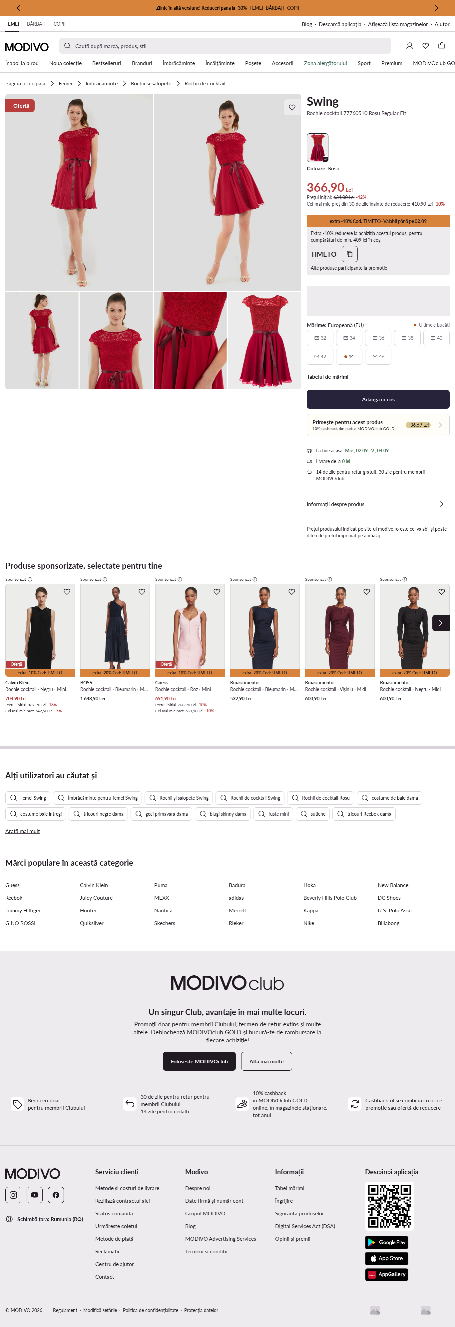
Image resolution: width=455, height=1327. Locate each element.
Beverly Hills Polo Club (330, 897)
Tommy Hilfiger (23, 910)
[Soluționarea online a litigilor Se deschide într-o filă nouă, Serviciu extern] (426, 1310)
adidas (236, 897)
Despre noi (198, 1188)
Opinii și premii (292, 1238)
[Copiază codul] (350, 254)
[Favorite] (426, 46)
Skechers (164, 923)
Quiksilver (92, 923)
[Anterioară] (19, 8)
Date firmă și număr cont (214, 1200)
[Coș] (442, 46)
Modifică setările (100, 1310)
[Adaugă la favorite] (292, 107)
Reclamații (107, 1251)
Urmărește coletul (116, 1226)
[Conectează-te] (410, 46)
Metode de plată (114, 1238)
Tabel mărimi (289, 1188)
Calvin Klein (94, 885)
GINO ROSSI (20, 923)
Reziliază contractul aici (122, 1200)
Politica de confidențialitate (150, 1310)
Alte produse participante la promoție (349, 268)
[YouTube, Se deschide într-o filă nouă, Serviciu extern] (35, 1195)
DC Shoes (389, 897)
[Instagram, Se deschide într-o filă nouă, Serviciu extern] (13, 1195)
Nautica (163, 910)
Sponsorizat (15, 579)
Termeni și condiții (227, 1251)
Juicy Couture (96, 897)
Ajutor (442, 24)
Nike (308, 923)
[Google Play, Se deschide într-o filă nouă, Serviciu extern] (386, 1242)
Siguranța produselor (299, 1213)
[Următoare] (436, 8)
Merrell (237, 910)
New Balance (393, 885)
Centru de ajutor (114, 1264)
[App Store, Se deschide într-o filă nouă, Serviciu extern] (386, 1258)
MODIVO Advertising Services (227, 1238)
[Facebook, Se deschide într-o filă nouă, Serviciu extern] (56, 1195)
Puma (161, 885)
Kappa (310, 910)
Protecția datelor (201, 1310)
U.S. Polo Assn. (395, 910)
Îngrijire (284, 1200)
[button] (79, 192)
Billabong (388, 923)
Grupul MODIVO (227, 1213)
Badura (237, 885)
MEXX (161, 897)
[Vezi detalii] (442, 504)
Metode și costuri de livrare (127, 1188)
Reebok (13, 897)
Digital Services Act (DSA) (305, 1226)
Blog (310, 24)
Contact (104, 1276)
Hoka (309, 885)
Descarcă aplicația (343, 24)
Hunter (88, 910)
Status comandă (114, 1213)
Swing (323, 101)
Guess (12, 885)
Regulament (65, 1310)
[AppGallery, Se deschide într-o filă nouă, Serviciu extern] (386, 1274)
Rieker (236, 923)
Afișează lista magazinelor (398, 24)
